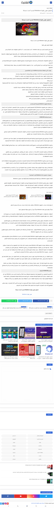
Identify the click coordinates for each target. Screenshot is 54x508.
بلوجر (40, 442)
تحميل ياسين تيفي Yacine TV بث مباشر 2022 (28, 357)
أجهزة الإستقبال (40, 435)
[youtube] (20, 496)
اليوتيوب (14, 439)
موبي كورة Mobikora (27, 294)
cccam (40, 456)
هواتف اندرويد (49, 8)
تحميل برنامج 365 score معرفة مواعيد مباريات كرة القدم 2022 (11, 357)
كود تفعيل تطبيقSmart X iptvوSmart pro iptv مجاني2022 (46, 340)
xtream (14, 459)
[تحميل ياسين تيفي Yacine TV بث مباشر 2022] (27, 350)
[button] (41, 300)
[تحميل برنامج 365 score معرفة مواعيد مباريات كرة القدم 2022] (9, 350)
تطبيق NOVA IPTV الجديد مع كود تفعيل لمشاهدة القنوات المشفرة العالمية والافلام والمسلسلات (37, 196)
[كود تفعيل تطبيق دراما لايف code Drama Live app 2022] (9, 333)
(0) (2, 13)
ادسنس (14, 435)
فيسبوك (40, 449)
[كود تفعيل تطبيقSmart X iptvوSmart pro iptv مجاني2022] (44, 333)
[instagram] (33, 496)
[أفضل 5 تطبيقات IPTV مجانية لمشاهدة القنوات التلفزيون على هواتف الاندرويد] (27, 333)
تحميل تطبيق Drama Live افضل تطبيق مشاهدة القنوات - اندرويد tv (45, 357)
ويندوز (14, 452)
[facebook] (7, 496)
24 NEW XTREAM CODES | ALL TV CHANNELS (37, 479)
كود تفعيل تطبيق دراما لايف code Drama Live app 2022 (10, 340)
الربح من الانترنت (40, 439)
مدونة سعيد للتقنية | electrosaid (37, 503)
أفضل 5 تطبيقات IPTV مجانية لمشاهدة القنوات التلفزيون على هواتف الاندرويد (28, 340)
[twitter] (46, 496)
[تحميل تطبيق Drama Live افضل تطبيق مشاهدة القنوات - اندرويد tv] (44, 350)
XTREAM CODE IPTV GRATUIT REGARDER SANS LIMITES (35, 465)
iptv (14, 456)
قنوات (14, 449)
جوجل (14, 442)
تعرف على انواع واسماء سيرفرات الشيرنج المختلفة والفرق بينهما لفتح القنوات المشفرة (29, 472)
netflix (40, 459)
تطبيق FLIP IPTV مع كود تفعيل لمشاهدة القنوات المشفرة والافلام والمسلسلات (11, 196)
